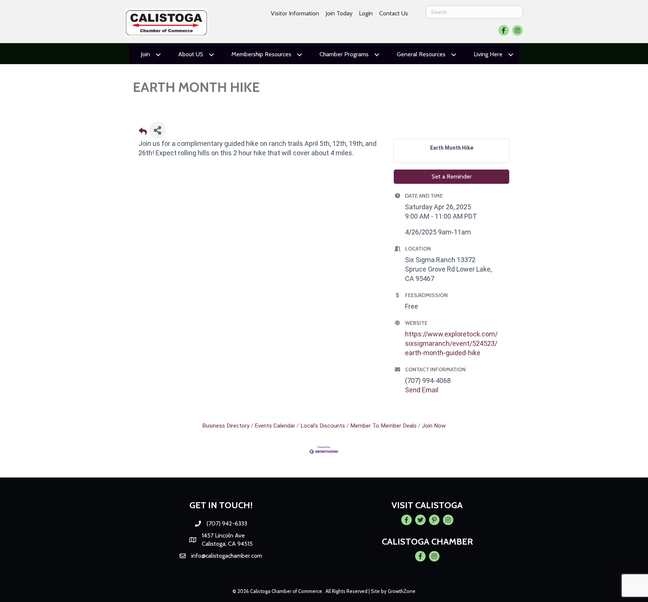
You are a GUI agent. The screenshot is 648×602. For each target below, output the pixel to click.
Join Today (339, 13)
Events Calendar (275, 425)
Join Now (434, 425)
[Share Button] (157, 130)
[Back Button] (143, 132)
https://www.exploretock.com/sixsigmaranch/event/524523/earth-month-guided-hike (451, 343)
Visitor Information (295, 13)
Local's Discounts (322, 425)
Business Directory (225, 425)
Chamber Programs (344, 54)
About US (190, 54)
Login (366, 13)
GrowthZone (402, 591)
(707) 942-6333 (227, 523)
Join (145, 54)
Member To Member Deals (383, 425)
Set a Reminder (452, 176)
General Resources (421, 54)
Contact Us (393, 13)
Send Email (421, 390)
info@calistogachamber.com (226, 555)
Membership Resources (261, 54)
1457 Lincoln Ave (223, 535)
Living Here (488, 54)
